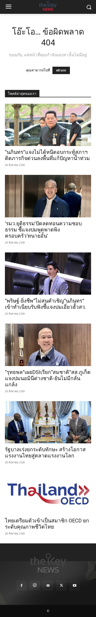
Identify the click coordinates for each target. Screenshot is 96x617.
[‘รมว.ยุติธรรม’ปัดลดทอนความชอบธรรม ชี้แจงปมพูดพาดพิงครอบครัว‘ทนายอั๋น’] (48, 196)
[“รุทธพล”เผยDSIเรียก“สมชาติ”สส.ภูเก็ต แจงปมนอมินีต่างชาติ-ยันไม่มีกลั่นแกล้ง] (48, 345)
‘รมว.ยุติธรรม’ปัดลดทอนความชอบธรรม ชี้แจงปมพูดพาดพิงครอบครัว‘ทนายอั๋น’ (43, 230)
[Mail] (48, 586)
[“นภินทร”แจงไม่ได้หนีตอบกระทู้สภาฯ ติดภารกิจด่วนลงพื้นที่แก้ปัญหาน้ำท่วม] (48, 125)
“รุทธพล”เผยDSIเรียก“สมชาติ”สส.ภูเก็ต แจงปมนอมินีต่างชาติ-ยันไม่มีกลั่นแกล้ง (48, 378)
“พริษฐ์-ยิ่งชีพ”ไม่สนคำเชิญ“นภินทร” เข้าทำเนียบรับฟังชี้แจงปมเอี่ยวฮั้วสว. (45, 304)
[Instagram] (35, 585)
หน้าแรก (61, 70)
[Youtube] (75, 586)
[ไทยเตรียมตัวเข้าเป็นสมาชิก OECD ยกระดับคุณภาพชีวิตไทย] (48, 493)
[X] (61, 586)
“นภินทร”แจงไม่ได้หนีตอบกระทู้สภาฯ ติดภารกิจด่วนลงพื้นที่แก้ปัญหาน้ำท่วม (47, 155)
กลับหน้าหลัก (50, 604)
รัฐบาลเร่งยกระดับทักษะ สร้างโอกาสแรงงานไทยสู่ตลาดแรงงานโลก (45, 453)
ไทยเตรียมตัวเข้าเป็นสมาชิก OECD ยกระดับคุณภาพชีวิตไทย (47, 524)
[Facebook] (21, 586)
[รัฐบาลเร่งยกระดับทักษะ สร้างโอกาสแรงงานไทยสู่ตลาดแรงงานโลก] (48, 422)
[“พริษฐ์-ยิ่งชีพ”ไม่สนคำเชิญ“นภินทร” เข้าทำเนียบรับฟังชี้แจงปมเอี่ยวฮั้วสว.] (48, 273)
